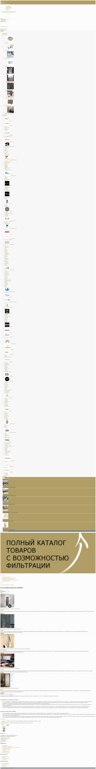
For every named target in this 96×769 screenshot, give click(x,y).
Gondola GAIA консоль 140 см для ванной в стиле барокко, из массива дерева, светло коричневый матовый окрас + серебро (32, 511)
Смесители (7, 50)
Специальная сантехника (9, 113)
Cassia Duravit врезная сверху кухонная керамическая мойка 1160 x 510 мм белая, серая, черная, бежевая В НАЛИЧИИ (31, 494)
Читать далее (2, 719)
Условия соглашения (6, 748)
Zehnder (12, 584)
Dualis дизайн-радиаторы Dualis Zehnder (10, 668)
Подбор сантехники (6, 749)
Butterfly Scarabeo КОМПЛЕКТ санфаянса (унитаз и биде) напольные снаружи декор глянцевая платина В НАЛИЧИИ (31, 486)
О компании (5, 745)
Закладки (4, 765)
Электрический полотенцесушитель (9, 577)
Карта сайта (5, 759)
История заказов (6, 764)
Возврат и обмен (6, 752)
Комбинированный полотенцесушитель (10, 579)
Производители (7, 584)
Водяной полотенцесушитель (8, 578)
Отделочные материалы (9, 97)
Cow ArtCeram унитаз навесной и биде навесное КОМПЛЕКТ (17, 502)
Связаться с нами (6, 758)
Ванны (6, 66)
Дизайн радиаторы (6, 580)
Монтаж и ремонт (6, 751)
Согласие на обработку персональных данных (11, 747)
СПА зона (7, 82)
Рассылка (4, 766)
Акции (4, 757)
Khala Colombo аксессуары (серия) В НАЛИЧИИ (14, 519)
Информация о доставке (7, 746)
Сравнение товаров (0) (4, 593)
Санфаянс (7, 42)
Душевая (6, 74)
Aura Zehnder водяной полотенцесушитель (10, 628)
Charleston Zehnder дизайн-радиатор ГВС (10, 608)
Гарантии (4, 750)
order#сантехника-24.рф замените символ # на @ (5, 738)
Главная (1, 584)
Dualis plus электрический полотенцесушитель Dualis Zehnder (15, 648)
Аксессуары (7, 58)
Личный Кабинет (6, 763)
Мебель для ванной (8, 105)
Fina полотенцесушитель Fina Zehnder (9, 688)
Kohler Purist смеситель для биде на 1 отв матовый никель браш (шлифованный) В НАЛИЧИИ (25, 528)
